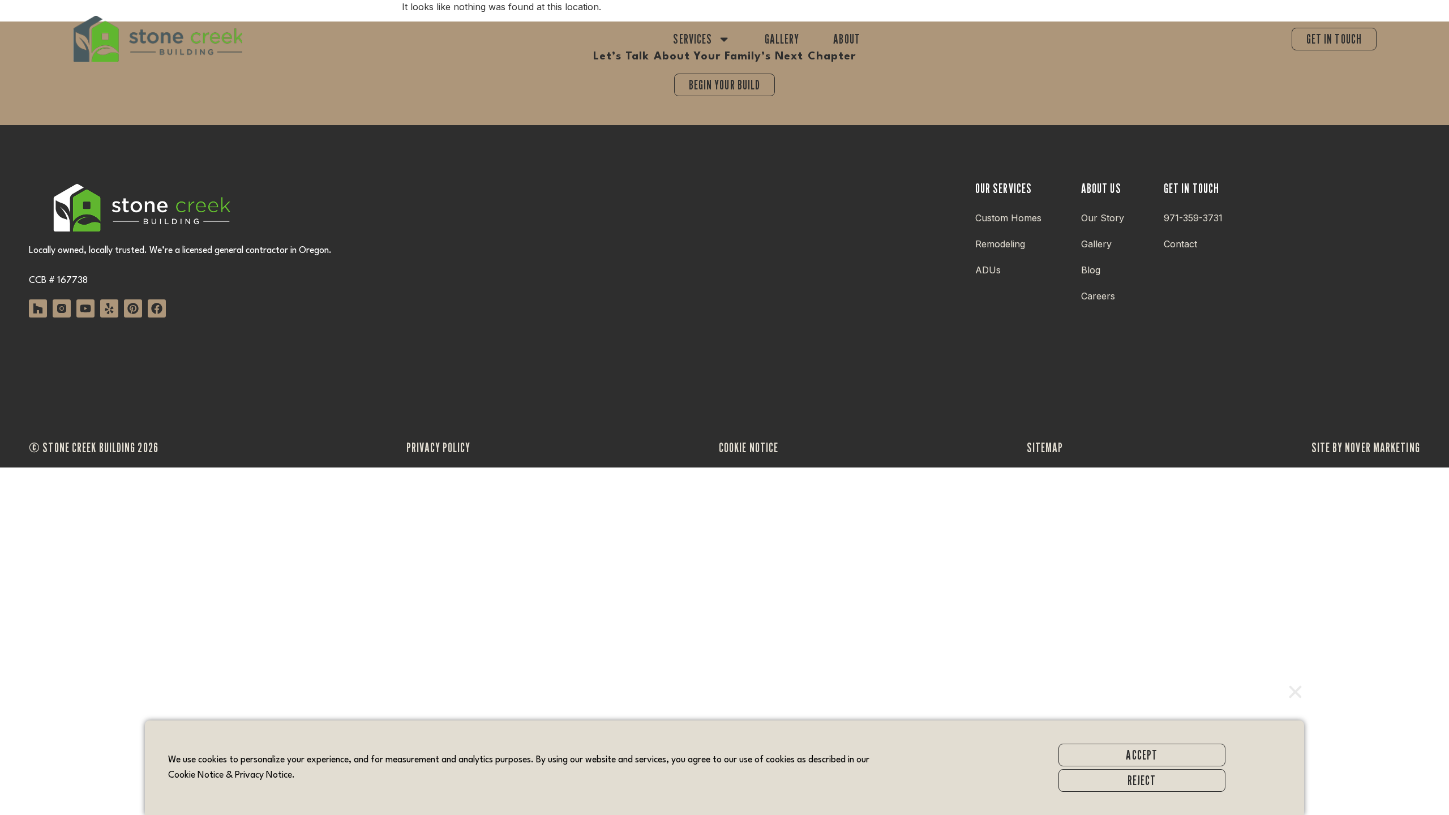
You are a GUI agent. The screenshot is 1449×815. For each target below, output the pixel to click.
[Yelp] (109, 308)
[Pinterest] (133, 308)
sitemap (1045, 447)
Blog (1090, 270)
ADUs (988, 270)
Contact (1180, 244)
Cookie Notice (196, 775)
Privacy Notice (263, 775)
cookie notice (748, 447)
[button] (1295, 692)
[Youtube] (85, 308)
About (846, 38)
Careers (1098, 296)
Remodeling (1000, 244)
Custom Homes (1008, 218)
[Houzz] (38, 308)
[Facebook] (157, 308)
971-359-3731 (1193, 218)
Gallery (782, 38)
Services (692, 38)
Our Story (1102, 218)
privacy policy (438, 447)
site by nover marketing (1365, 447)
